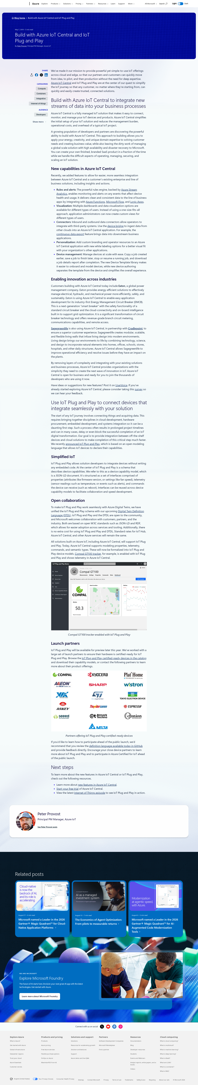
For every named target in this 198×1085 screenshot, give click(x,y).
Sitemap (81, 1080)
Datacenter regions (16, 1054)
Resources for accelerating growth (83, 1045)
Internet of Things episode (89, 792)
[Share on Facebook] (36, 74)
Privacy (106, 1080)
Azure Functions (95, 201)
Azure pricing (46, 1045)
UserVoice (121, 385)
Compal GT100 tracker (88, 553)
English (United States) (22, 1079)
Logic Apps (137, 201)
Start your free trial (67, 788)
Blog (132, 1045)
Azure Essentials (15, 1062)
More (130, 3)
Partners (89, 3)
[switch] (180, 3)
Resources (102, 3)
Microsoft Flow (115, 201)
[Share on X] (41, 74)
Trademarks (129, 1080)
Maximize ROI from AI (49, 1062)
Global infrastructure (17, 1050)
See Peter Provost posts (47, 827)
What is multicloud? (167, 1045)
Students (133, 1054)
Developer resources (137, 1050)
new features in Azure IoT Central (97, 784)
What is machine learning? (169, 1050)
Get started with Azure (18, 1045)
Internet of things (38, 103)
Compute (42, 88)
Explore (44, 3)
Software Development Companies (111, 1041)
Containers (41, 93)
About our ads (164, 1080)
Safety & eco (141, 1080)
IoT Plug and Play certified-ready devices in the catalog (114, 658)
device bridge (115, 226)
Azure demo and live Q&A (80, 1058)
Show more (38, 122)
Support (121, 3)
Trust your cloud (16, 1058)
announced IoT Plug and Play (83, 444)
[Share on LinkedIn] (46, 74)
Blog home (19, 18)
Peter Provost (22, 46)
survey (139, 389)
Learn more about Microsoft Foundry (40, 996)
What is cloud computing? (169, 1041)
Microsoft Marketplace (107, 1045)
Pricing (78, 3)
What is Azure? (15, 1041)
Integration (41, 98)
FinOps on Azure (47, 1058)
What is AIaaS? (165, 1058)
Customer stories (16, 1067)
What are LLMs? (165, 1062)
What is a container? (167, 1067)
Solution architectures (78, 1050)
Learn (113, 3)
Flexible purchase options (50, 1054)
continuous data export (70, 234)
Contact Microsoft (93, 1080)
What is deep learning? (168, 1054)
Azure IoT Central (61, 83)
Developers (41, 114)
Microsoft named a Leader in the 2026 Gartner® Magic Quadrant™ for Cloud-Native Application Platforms (42, 923)
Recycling (152, 1080)
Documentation (135, 1041)
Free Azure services (48, 1050)
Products (54, 3)
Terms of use (116, 1080)
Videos (132, 1069)
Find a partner (104, 1050)
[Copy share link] (31, 74)
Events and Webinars (137, 1058)
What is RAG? (164, 1071)
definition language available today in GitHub (116, 746)
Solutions (67, 3)
